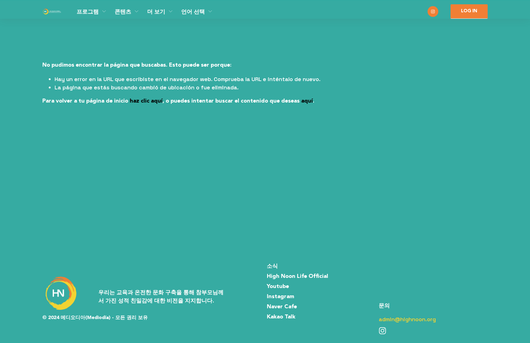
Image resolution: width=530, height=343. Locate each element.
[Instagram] (433, 11)
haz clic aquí (146, 101)
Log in (469, 11)
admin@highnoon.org (407, 319)
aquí (307, 101)
